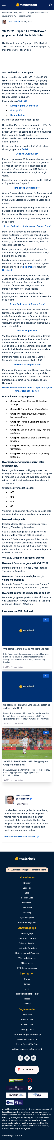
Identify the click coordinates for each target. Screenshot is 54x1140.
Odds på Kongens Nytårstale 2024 (27, 1049)
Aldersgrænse (27, 963)
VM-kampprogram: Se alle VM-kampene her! (26, 649)
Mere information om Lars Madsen (19, 836)
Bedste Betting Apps (27, 922)
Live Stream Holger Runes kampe (27, 1034)
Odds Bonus (27, 907)
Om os (27, 979)
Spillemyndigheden (27, 943)
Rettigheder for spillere (27, 948)
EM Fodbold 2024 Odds (27, 1039)
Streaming (27, 912)
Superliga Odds (27, 1029)
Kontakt (27, 984)
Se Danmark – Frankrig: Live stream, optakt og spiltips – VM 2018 (26, 706)
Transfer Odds (27, 1019)
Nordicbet (7, 270)
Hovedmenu (27, 878)
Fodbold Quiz (27, 898)
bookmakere (29, 267)
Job (27, 989)
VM (15, 12)
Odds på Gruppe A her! (27, 153)
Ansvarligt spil (27, 928)
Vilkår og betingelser (27, 958)
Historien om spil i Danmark (27, 953)
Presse (27, 999)
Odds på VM (16, 110)
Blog (27, 893)
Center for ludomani (27, 938)
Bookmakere (27, 902)
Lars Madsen (13, 21)
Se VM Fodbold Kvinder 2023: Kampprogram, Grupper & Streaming (25, 763)
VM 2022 (22, 101)
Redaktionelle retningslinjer (27, 994)
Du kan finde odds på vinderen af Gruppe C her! (27, 226)
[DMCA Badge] (16, 1080)
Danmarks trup (17, 115)
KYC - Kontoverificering (27, 968)
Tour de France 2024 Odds (27, 1044)
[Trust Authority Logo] (16, 1088)
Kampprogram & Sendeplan (24, 105)
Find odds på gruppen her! (27, 188)
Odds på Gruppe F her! (27, 330)
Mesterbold (7, 12)
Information (27, 974)
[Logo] (27, 859)
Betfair (25, 149)
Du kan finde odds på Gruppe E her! (27, 304)
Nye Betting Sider (27, 917)
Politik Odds (27, 1014)
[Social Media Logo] (20, 1058)
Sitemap (27, 1003)
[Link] (27, 630)
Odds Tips (27, 888)
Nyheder (27, 883)
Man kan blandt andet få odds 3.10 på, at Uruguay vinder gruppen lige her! (27, 389)
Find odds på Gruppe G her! (27, 364)
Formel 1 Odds (27, 1024)
